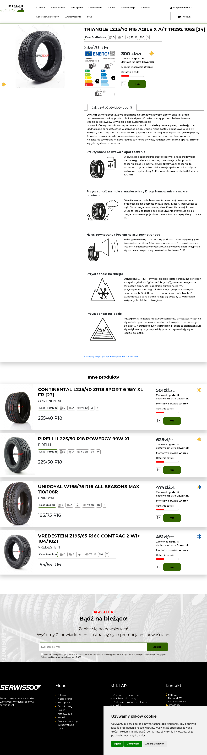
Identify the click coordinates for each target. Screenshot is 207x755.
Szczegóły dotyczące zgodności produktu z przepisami (111, 356)
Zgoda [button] (117, 743)
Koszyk (187, 16)
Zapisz (157, 646)
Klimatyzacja (128, 7)
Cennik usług (95, 7)
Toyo (89, 16)
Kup (137, 84)
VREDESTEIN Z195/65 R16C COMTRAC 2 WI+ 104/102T (89, 538)
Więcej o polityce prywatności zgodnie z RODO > (62, 657)
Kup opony (77, 7)
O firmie (40, 7)
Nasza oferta (58, 7)
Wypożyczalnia (73, 16)
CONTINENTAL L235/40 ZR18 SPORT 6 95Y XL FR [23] (90, 392)
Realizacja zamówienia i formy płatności (128, 704)
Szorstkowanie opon (47, 16)
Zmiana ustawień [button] (154, 743)
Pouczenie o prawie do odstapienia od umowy (124, 697)
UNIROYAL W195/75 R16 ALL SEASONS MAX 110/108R (88, 489)
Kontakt (145, 7)
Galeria (111, 7)
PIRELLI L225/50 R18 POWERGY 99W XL (84, 439)
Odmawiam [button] (133, 743)
